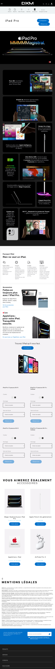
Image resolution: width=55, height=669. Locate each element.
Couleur (5, 394)
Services (5, 655)
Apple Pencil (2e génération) (40, 517)
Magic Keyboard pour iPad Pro (14, 518)
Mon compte (49, 4)
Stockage (5, 401)
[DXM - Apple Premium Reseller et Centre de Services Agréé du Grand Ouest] (27, 3)
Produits (5, 649)
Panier (46, 4)
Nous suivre (6, 666)
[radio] (12, 397)
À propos (5, 660)
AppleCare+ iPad (14, 557)
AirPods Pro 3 (40, 557)
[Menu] (1, 4)
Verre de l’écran (7, 410)
